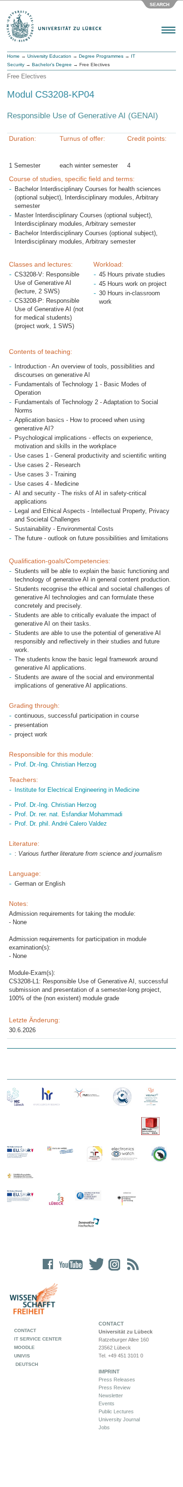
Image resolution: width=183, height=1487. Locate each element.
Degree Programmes (101, 56)
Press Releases (117, 1379)
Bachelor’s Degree (52, 64)
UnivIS (22, 1355)
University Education (49, 56)
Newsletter (111, 1395)
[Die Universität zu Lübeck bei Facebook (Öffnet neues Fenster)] (48, 1270)
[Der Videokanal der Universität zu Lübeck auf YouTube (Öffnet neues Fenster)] (69, 1270)
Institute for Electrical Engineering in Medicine (77, 789)
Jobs (104, 1427)
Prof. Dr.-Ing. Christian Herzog (55, 764)
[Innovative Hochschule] (88, 1223)
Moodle (24, 1347)
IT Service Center (37, 1338)
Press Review (114, 1387)
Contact (25, 1330)
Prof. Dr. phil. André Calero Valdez (61, 823)
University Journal (119, 1419)
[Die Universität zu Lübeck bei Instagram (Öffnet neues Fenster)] (112, 1270)
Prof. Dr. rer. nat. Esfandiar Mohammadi (68, 814)
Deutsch (26, 1364)
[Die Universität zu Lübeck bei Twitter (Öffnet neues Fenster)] (93, 1270)
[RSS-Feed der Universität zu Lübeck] (131, 1270)
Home (13, 56)
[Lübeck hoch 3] (56, 1199)
